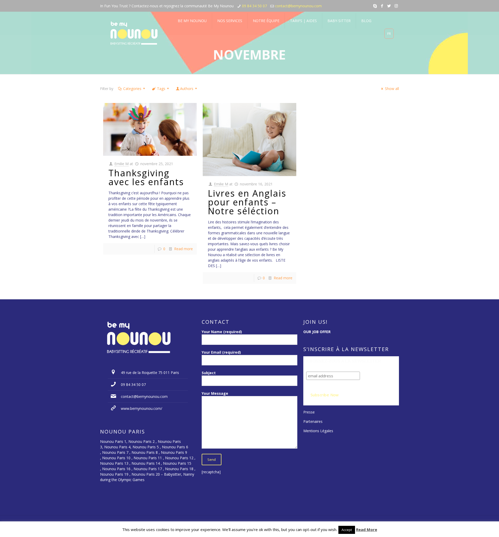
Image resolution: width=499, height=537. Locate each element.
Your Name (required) (222, 331)
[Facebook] (382, 5)
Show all (392, 88)
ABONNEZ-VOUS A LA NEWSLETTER (343, 361)
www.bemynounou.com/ (141, 408)
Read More (366, 529)
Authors (186, 88)
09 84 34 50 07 (254, 5)
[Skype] (375, 5)
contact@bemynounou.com (298, 5)
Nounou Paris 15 (177, 463)
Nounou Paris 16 (116, 468)
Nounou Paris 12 (179, 457)
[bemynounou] (134, 34)
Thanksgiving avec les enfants (147, 177)
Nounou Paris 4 (117, 446)
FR (389, 33)
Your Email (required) (221, 352)
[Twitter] (389, 5)
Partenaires (313, 421)
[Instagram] (396, 5)
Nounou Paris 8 (145, 452)
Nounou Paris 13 (114, 463)
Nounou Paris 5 (146, 446)
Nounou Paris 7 (114, 452)
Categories (132, 88)
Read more (183, 248)
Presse (309, 412)
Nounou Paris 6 (175, 446)
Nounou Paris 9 (174, 452)
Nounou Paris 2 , (143, 441)
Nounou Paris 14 (146, 463)
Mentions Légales (318, 430)
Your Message (215, 393)
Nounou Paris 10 (115, 457)
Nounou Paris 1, (114, 441)
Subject (209, 372)
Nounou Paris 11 (148, 457)
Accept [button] (347, 529)
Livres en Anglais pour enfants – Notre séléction (247, 202)
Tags (161, 88)
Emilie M (121, 163)
